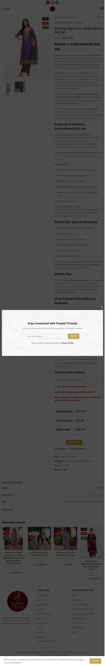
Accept (95, 661)
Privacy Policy (67, 343)
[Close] (102, 307)
